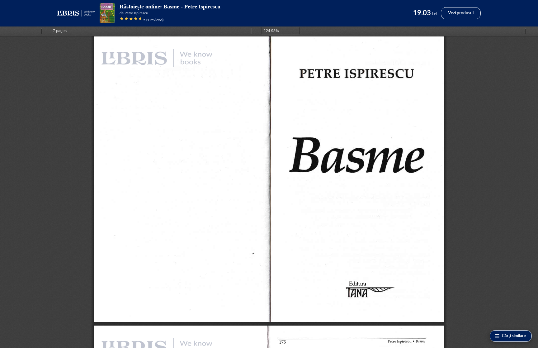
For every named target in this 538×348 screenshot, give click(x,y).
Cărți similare (514, 336)
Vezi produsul (461, 13)
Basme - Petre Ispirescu (191, 6)
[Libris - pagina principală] (76, 13)
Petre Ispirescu (136, 13)
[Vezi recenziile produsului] (130, 20)
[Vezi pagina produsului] (107, 13)
